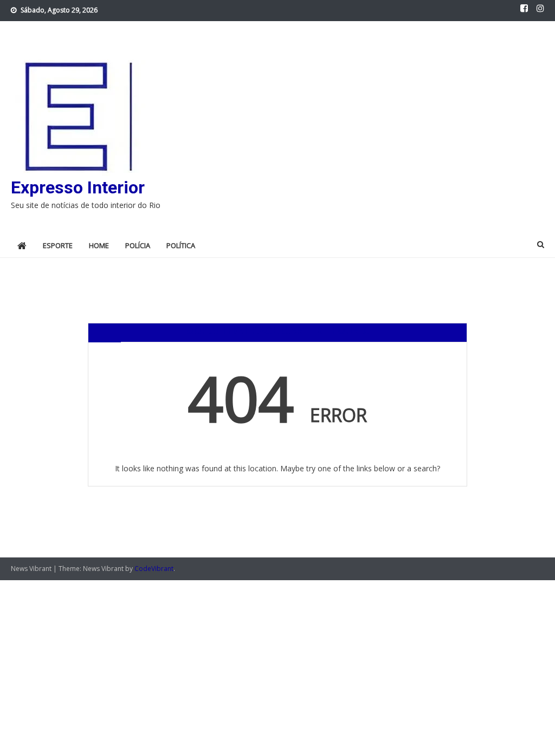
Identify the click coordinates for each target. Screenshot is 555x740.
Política (180, 245)
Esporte (58, 245)
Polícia (137, 245)
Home (99, 245)
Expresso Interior (78, 187)
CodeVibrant (153, 568)
